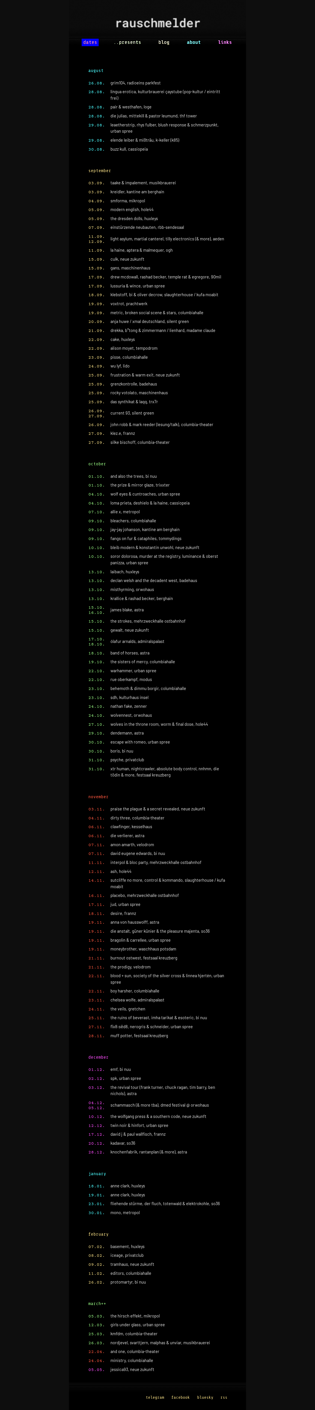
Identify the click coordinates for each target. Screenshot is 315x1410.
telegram (155, 1397)
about (194, 42)
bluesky (205, 1397)
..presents (127, 42)
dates (90, 42)
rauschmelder (157, 24)
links (225, 42)
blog (163, 42)
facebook (180, 1397)
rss (223, 1397)
